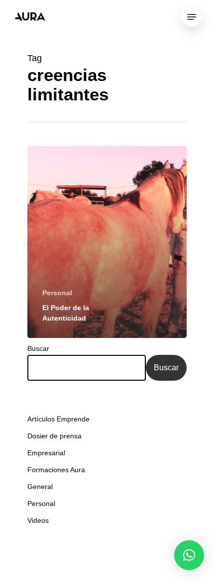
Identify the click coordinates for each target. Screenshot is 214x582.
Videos (38, 520)
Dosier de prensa (54, 436)
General (40, 487)
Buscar (38, 348)
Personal (57, 293)
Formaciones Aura (56, 470)
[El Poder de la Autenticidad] (107, 242)
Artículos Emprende (58, 419)
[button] (189, 555)
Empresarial (46, 453)
